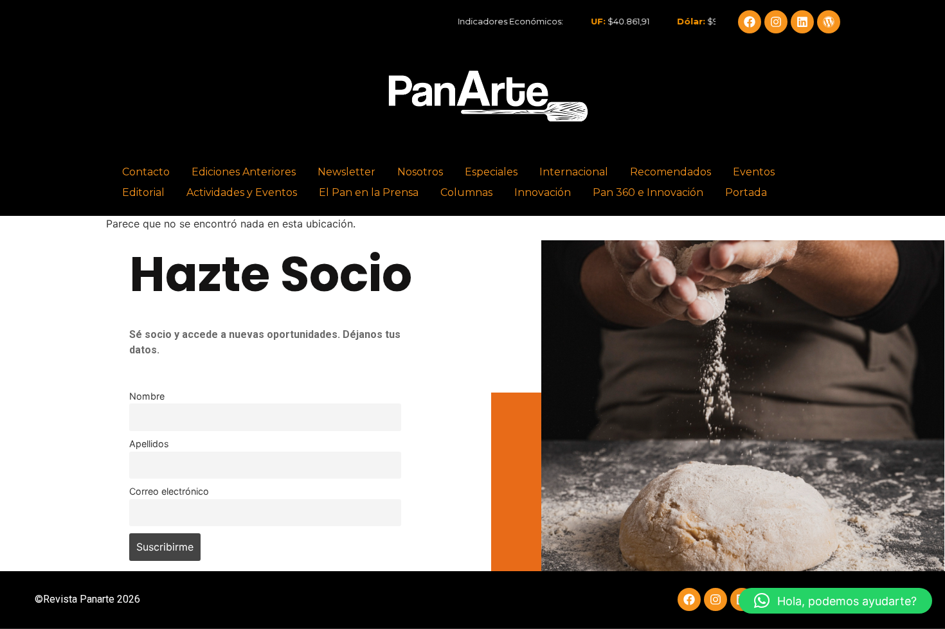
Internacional (573, 172)
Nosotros (420, 172)
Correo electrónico (169, 491)
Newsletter (346, 172)
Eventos (754, 172)
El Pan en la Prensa (369, 192)
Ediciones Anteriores (244, 172)
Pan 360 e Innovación (648, 192)
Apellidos (149, 443)
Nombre (147, 396)
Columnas (466, 192)
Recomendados (670, 172)
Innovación (542, 192)
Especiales (491, 172)
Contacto (146, 172)
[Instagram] (776, 21)
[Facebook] (749, 21)
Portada (746, 192)
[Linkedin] (802, 21)
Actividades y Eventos (241, 192)
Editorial (143, 192)
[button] (835, 601)
